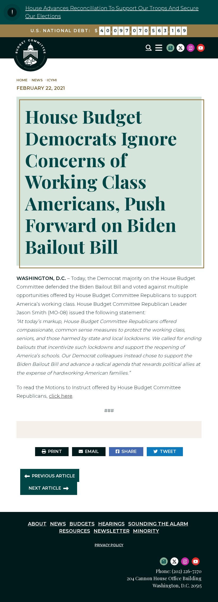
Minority (146, 531)
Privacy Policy (109, 545)
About (37, 524)
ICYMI (52, 80)
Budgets (82, 524)
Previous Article (53, 475)
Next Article (45, 488)
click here (60, 396)
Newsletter (111, 531)
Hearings (111, 524)
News (37, 80)
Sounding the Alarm (158, 524)
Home (21, 80)
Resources (74, 531)
